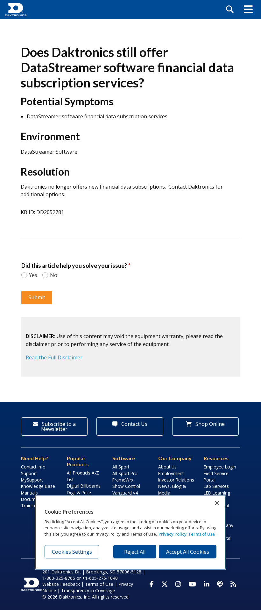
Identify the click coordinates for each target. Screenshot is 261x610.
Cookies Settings (72, 551)
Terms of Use (99, 584)
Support (29, 473)
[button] (248, 9)
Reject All (134, 551)
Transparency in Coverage (88, 590)
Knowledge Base (38, 486)
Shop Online (209, 423)
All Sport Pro (125, 473)
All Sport (120, 467)
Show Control (126, 486)
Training (29, 506)
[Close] (217, 503)
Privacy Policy (173, 534)
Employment (171, 473)
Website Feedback (61, 584)
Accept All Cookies (187, 551)
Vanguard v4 (125, 493)
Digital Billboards (84, 486)
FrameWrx (122, 480)
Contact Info (33, 467)
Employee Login (220, 467)
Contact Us (133, 423)
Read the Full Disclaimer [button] (54, 357)
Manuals (29, 493)
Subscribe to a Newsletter (58, 426)
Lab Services (216, 486)
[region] (130, 533)
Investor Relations (176, 480)
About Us (167, 467)
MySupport (32, 480)
